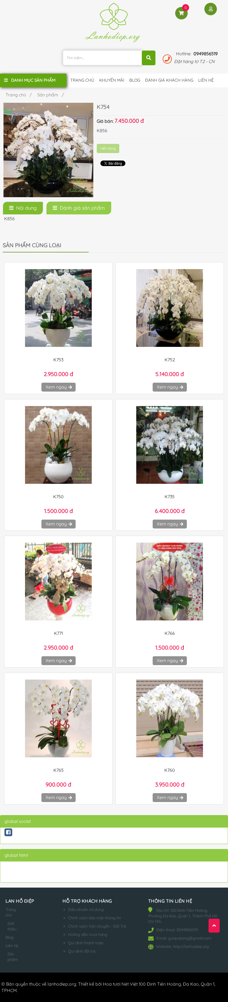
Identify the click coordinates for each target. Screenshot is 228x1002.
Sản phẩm (13, 956)
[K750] (58, 444)
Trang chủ (11, 912)
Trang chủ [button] (82, 80)
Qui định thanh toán (85, 942)
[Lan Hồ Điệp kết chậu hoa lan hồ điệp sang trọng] (114, 24)
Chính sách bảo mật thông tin (94, 917)
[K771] (58, 581)
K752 (170, 359)
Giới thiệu (12, 926)
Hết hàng (108, 148)
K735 (170, 496)
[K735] (169, 444)
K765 (58, 770)
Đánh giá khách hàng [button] (169, 80)
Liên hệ (12, 945)
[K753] (58, 308)
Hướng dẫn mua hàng (87, 934)
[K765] (58, 718)
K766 (170, 633)
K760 (169, 770)
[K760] (169, 718)
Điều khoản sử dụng (86, 909)
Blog (10, 937)
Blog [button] (134, 80)
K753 (58, 359)
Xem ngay (57, 387)
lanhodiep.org (62, 984)
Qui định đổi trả (81, 951)
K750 (58, 496)
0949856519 (206, 53)
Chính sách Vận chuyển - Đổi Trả (97, 926)
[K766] (169, 581)
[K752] (169, 308)
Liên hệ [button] (206, 80)
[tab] (23, 208)
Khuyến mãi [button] (111, 80)
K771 (58, 633)
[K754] (48, 149)
